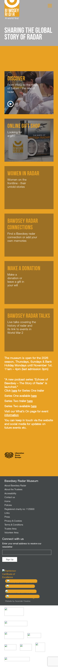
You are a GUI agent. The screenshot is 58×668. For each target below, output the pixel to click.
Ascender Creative (22, 601)
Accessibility (10, 493)
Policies (8, 505)
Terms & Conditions (13, 524)
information (11, 415)
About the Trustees (13, 489)
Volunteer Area (11, 532)
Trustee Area (10, 528)
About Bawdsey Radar (15, 485)
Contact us (9, 497)
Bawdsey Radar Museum (11, 9)
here (14, 390)
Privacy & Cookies (13, 520)
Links (7, 513)
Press (7, 516)
